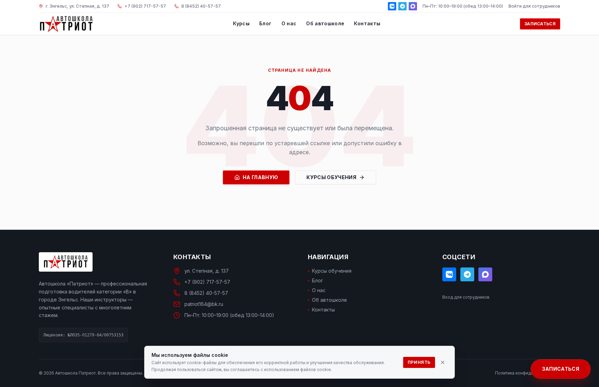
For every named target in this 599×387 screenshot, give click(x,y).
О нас (289, 23)
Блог (265, 23)
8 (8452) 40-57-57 (206, 293)
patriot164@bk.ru (203, 304)
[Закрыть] (443, 362)
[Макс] (413, 6)
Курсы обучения (331, 177)
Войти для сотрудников (534, 6)
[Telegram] (402, 6)
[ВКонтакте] (392, 6)
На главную (260, 177)
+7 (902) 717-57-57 (207, 282)
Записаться (540, 23)
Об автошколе (325, 23)
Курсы (241, 23)
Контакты (367, 23)
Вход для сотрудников (465, 297)
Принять (419, 362)
